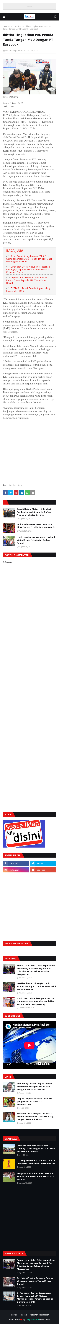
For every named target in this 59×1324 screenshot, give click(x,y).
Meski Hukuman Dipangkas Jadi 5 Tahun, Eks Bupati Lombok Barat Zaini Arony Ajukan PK (36, 986)
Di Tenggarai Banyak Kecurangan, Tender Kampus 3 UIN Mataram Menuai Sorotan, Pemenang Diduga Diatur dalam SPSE (35, 1297)
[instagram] (16, 869)
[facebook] (16, 863)
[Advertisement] (29, 451)
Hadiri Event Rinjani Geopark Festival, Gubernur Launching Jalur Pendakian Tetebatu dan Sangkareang (36, 1001)
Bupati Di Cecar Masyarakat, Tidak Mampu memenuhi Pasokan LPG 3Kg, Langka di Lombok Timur (35, 1116)
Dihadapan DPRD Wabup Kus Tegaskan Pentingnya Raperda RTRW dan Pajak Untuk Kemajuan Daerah (28, 269)
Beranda (6, 26)
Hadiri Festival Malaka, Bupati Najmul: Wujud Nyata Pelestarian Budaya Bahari (36, 540)
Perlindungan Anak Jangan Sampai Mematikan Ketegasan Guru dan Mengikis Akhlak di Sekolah (34, 1086)
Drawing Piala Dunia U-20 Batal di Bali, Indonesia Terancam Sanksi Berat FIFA (36, 1162)
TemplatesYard (32, 1319)
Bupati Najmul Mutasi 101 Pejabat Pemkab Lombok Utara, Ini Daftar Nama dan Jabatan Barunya (34, 512)
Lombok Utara (18, 26)
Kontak (14, 1315)
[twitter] (43, 863)
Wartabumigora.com (14, 50)
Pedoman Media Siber (39, 1315)
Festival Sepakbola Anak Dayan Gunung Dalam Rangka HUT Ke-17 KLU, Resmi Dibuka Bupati (36, 1148)
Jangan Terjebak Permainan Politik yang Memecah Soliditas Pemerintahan (34, 1101)
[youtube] (43, 869)
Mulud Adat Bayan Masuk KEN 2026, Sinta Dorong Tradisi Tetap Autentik (36, 526)
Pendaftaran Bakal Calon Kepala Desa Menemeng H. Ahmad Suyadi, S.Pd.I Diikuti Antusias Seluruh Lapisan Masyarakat (36, 970)
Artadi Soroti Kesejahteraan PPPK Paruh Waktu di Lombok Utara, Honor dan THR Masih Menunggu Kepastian (29, 259)
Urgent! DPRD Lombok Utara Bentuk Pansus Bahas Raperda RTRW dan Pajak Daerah (26, 280)
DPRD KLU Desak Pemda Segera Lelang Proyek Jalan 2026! (28, 289)
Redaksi (23, 1315)
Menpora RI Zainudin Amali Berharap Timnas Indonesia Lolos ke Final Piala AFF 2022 (35, 1176)
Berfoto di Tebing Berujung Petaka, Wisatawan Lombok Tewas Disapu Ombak (35, 1281)
